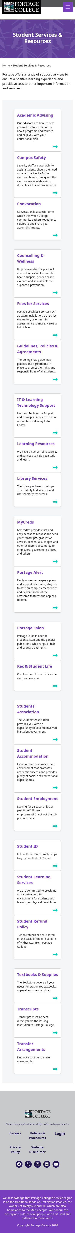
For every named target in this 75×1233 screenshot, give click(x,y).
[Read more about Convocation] (55, 236)
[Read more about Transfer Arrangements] (55, 1070)
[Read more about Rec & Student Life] (55, 687)
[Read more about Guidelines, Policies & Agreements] (55, 380)
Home (6, 65)
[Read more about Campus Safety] (55, 194)
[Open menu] (68, 7)
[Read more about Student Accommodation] (55, 788)
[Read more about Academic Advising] (55, 147)
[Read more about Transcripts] (55, 1033)
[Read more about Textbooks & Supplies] (55, 999)
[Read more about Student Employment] (55, 827)
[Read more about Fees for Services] (55, 336)
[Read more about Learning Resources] (55, 468)
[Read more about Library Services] (55, 503)
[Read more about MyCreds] (55, 562)
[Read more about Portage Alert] (55, 608)
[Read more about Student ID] (55, 867)
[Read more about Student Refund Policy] (55, 955)
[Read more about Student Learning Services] (55, 911)
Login (60, 1133)
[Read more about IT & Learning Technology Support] (55, 433)
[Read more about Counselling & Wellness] (55, 293)
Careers (15, 1133)
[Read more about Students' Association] (55, 740)
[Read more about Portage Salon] (55, 656)
